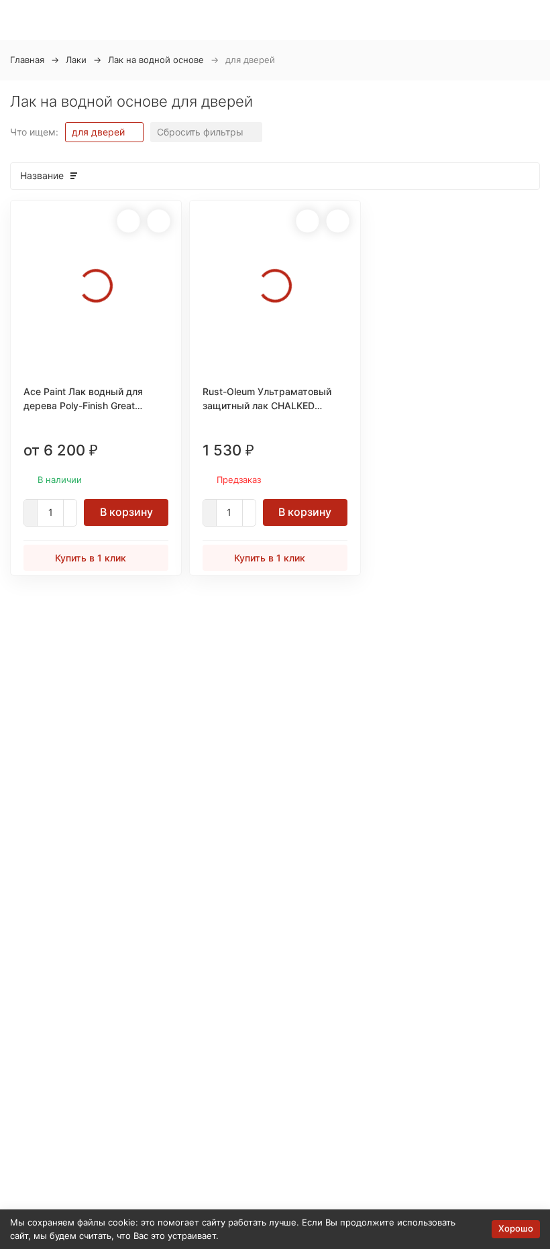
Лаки (76, 59)
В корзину (126, 512)
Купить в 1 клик (90, 557)
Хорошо (515, 1228)
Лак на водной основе (156, 59)
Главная (27, 59)
